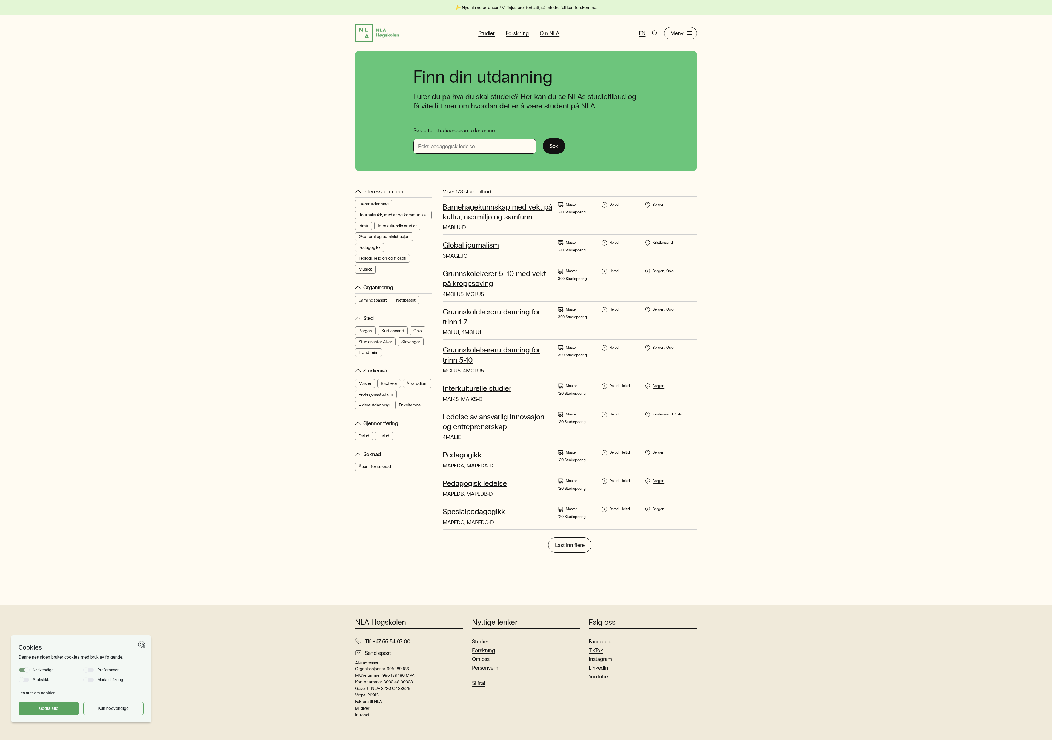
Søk (554, 146)
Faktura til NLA (368, 701)
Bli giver (362, 708)
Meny (677, 33)
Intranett (363, 714)
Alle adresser (366, 663)
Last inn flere (570, 545)
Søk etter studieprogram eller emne (454, 130)
